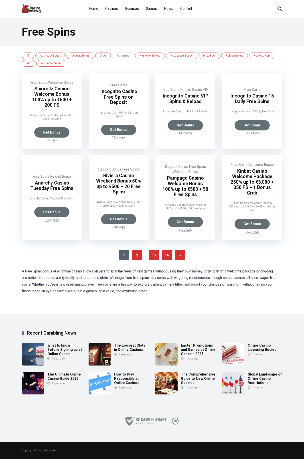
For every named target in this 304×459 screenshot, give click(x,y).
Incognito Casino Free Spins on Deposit (118, 97)
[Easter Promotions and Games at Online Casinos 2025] (166, 364)
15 (154, 255)
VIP (28, 63)
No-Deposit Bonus (182, 55)
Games (151, 8)
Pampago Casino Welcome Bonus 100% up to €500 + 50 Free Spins (185, 186)
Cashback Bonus (50, 55)
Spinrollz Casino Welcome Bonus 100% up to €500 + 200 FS (52, 97)
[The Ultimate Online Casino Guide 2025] (33, 393)
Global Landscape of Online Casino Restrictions (265, 378)
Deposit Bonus (80, 55)
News (168, 8)
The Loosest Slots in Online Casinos (129, 347)
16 (167, 255)
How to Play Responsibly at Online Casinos (126, 378)
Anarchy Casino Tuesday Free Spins (51, 185)
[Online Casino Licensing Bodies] (233, 364)
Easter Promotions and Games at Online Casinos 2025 (198, 349)
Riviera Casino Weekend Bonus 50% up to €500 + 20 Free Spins (118, 184)
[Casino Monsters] (31, 7)
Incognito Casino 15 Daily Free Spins (252, 98)
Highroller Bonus (150, 55)
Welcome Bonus (51, 63)
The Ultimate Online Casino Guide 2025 (64, 376)
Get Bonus (52, 132)
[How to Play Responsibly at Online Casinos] (100, 393)
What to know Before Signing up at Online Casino (64, 349)
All (28, 55)
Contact (186, 8)
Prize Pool (209, 55)
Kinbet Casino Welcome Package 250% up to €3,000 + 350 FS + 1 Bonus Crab (252, 182)
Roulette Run (262, 55)
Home (93, 8)
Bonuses (132, 8)
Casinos (111, 8)
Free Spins (38, 82)
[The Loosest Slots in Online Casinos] (100, 364)
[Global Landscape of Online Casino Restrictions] (233, 393)
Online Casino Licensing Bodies (262, 347)
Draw (103, 55)
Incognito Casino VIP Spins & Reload (185, 98)
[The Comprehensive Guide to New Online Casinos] (166, 393)
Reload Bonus (234, 55)
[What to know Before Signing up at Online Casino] (33, 364)
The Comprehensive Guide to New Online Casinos (198, 378)
